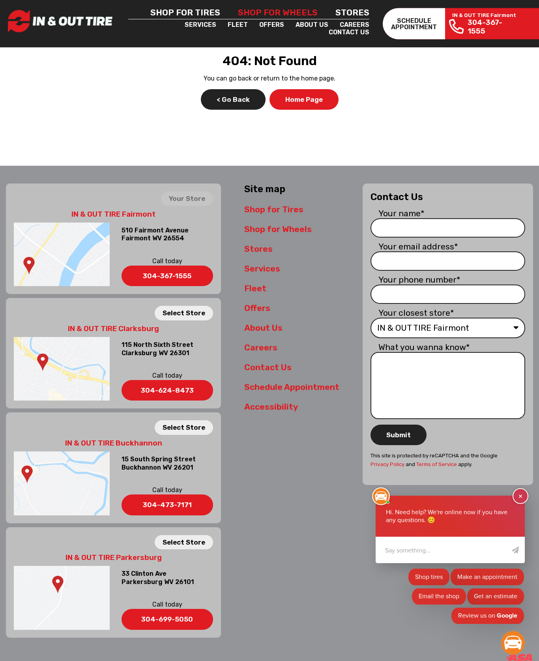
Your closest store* (416, 313)
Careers (354, 24)
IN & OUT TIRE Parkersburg (114, 557)
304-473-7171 (167, 505)
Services (200, 24)
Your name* (401, 213)
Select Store (184, 313)
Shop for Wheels (278, 12)
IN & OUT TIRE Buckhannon (113, 443)
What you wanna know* (424, 347)
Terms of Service (436, 464)
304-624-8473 (167, 390)
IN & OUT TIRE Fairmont (113, 214)
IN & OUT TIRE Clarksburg (113, 328)
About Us (312, 24)
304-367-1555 (167, 276)
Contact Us (349, 32)
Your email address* (418, 246)
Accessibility (271, 407)
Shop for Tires (185, 12)
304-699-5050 (167, 619)
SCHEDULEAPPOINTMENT (414, 23)
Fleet (238, 24)
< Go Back (233, 99)
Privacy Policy (387, 464)
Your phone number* (419, 280)
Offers (271, 24)
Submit (398, 435)
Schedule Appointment (291, 387)
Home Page (304, 99)
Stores (352, 12)
